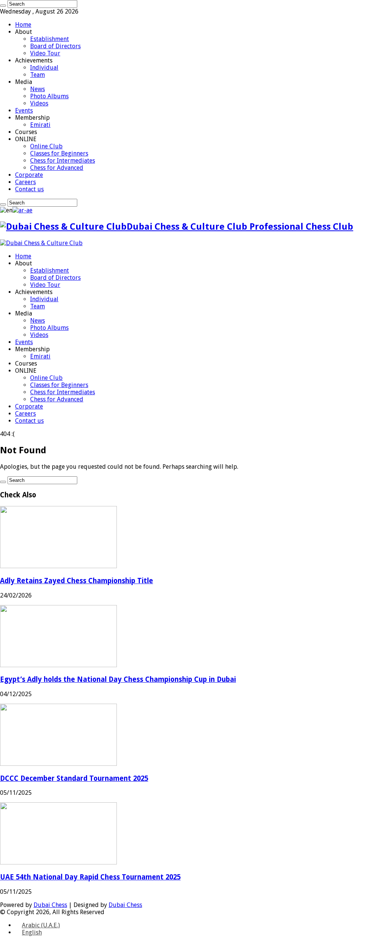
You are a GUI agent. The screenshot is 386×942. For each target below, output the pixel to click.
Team (37, 74)
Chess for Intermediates (62, 160)
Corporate (29, 174)
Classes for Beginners (59, 153)
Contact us (29, 189)
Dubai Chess (50, 904)
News (37, 89)
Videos (39, 103)
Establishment (49, 39)
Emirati (40, 124)
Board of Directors (55, 46)
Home (23, 24)
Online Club (46, 146)
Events (24, 110)
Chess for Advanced (56, 167)
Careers (25, 182)
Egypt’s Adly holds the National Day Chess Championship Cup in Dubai (118, 679)
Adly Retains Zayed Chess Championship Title (76, 581)
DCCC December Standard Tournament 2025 (74, 778)
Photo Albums (49, 96)
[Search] (3, 6)
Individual (44, 67)
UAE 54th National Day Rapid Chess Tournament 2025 (90, 877)
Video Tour (45, 53)
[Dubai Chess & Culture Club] (41, 243)
